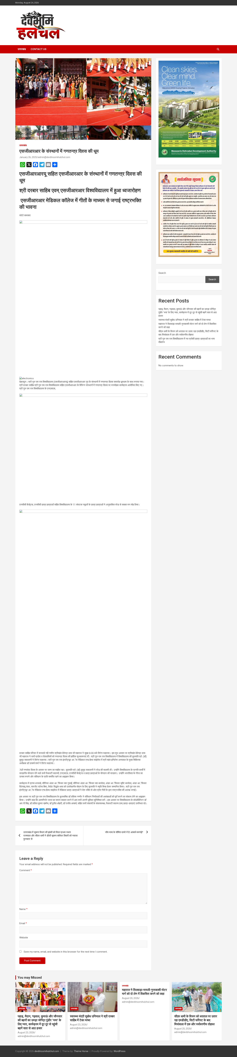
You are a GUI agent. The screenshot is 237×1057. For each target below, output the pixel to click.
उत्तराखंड (22, 49)
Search (162, 273)
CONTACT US (38, 49)
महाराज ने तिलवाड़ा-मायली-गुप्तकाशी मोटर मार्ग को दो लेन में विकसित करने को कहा (144, 992)
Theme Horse (81, 1051)
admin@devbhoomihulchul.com (54, 157)
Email (23, 923)
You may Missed (30, 977)
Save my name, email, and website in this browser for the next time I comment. (65, 951)
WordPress (119, 1051)
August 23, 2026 (26, 1032)
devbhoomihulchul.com (47, 1051)
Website (23, 937)
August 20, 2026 (130, 998)
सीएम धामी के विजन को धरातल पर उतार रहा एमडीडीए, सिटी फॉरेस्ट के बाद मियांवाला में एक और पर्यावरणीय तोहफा (195, 1020)
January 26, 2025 (28, 157)
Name (23, 909)
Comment (25, 870)
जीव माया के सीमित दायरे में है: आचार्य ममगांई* (124, 832)
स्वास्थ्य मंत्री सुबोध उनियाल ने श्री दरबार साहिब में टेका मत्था (184, 319)
